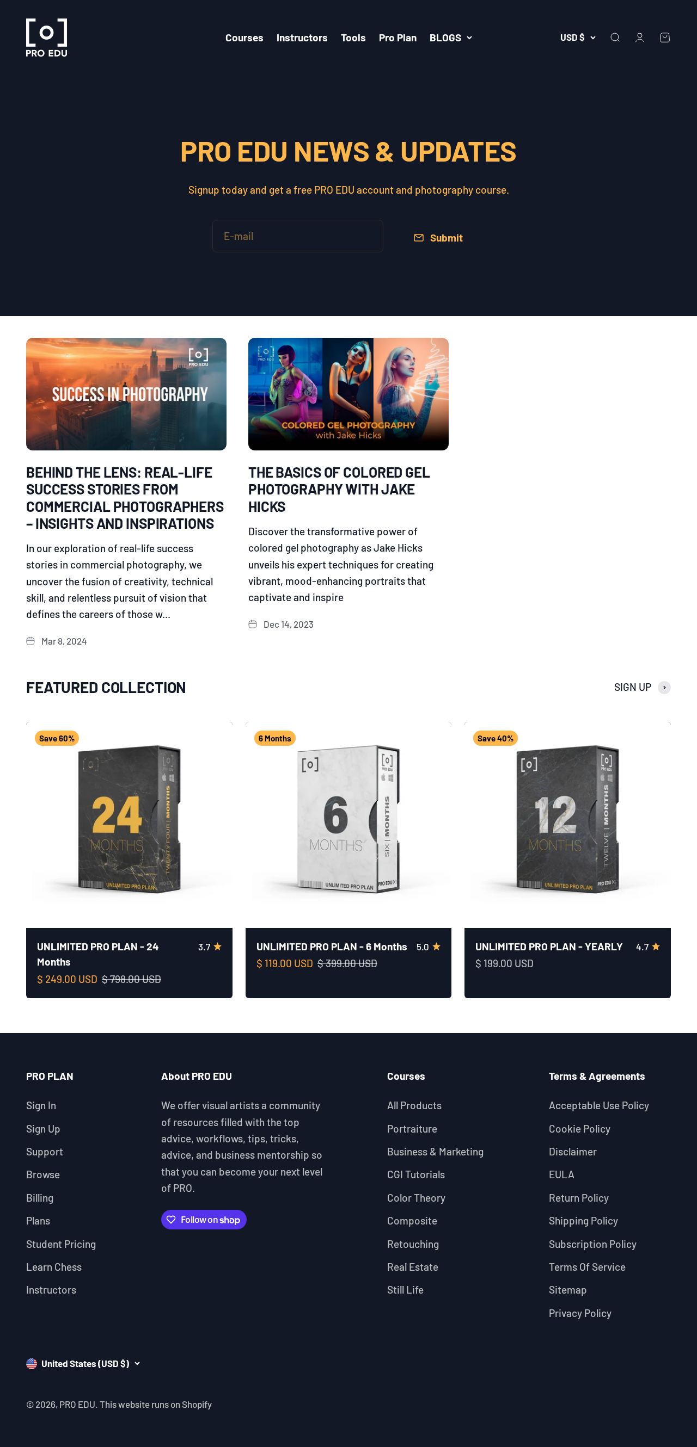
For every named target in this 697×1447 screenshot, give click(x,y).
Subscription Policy (593, 1244)
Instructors (302, 37)
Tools (353, 37)
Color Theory (416, 1197)
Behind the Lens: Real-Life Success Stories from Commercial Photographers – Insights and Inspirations (125, 497)
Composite (412, 1220)
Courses (244, 37)
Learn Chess (54, 1266)
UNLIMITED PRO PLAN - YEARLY (549, 946)
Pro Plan (398, 37)
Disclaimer (573, 1151)
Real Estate (412, 1266)
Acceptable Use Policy (599, 1105)
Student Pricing (61, 1244)
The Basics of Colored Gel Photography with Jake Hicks (339, 488)
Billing (39, 1197)
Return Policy (579, 1197)
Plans (38, 1220)
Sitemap (568, 1289)
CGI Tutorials (416, 1174)
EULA (561, 1174)
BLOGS (445, 37)
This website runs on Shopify (156, 1404)
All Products (414, 1105)
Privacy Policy (580, 1313)
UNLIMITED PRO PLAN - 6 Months (331, 946)
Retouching (413, 1244)
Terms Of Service (587, 1266)
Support (44, 1151)
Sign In (41, 1105)
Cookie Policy (579, 1128)
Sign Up (43, 1128)
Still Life (405, 1289)
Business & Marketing (435, 1151)
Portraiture (412, 1128)
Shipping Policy (583, 1220)
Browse (43, 1174)
